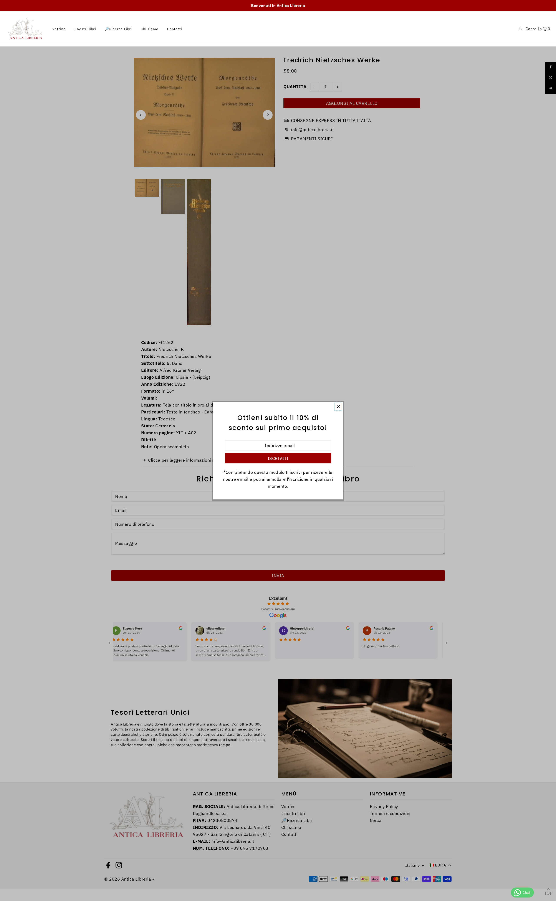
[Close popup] (338, 406)
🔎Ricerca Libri (118, 29)
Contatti (174, 29)
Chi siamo (150, 29)
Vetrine (59, 29)
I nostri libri (85, 29)
